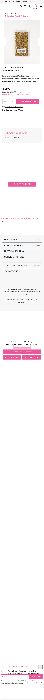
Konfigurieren (31, 357)
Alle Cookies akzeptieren (22, 352)
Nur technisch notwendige (13, 357)
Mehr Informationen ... (22, 347)
